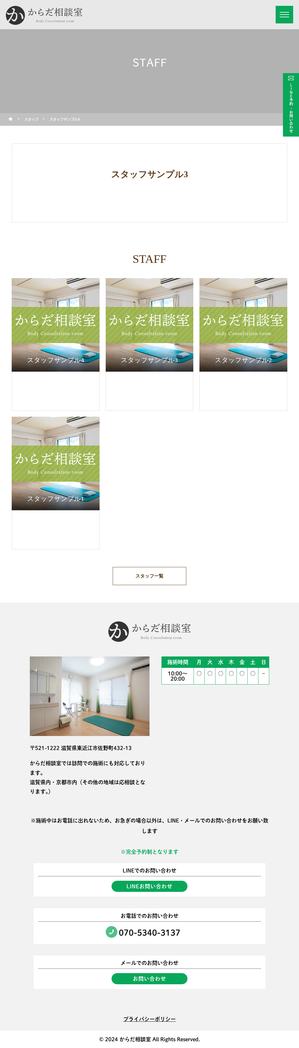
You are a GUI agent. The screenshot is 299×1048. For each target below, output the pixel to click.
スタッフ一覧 (149, 575)
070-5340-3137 (149, 932)
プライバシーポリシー (149, 1019)
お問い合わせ (149, 978)
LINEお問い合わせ (149, 886)
